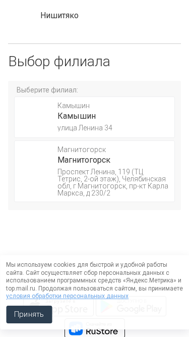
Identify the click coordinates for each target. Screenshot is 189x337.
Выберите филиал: (47, 89)
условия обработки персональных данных (67, 296)
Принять (29, 314)
